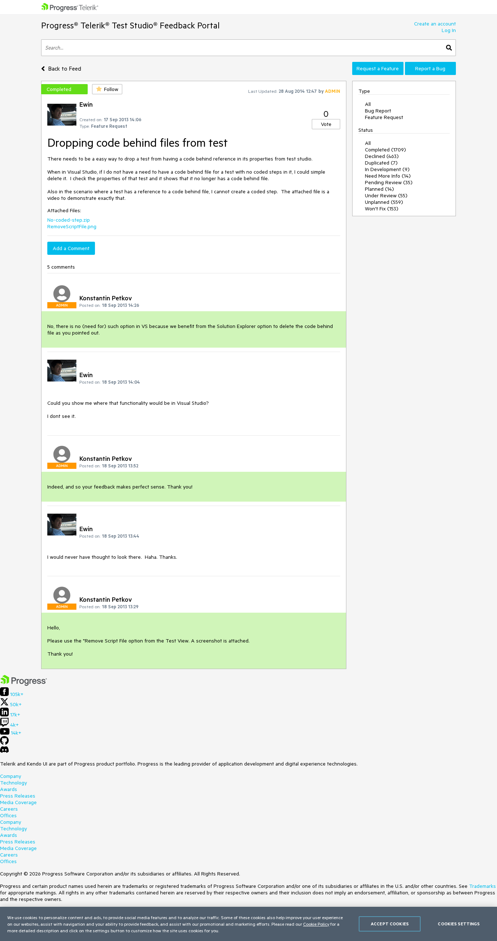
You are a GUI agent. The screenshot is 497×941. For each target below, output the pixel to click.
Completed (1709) (385, 149)
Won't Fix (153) (381, 208)
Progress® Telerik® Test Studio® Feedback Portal (130, 25)
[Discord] (4, 751)
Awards (8, 789)
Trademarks (482, 886)
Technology (13, 782)
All (368, 104)
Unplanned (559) (384, 202)
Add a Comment (71, 248)
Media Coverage (18, 802)
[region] (248, 924)
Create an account (435, 23)
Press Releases (17, 795)
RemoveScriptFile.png (71, 226)
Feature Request (384, 117)
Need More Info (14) (388, 176)
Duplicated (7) (381, 162)
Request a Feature (378, 68)
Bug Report (378, 110)
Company (10, 776)
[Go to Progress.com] (23, 684)
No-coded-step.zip (68, 220)
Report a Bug (430, 68)
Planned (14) (379, 189)
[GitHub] (4, 743)
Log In (449, 30)
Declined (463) (382, 156)
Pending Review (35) (389, 182)
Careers (9, 809)
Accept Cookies (390, 923)
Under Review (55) (386, 195)
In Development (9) (387, 169)
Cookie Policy (316, 924)
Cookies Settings (459, 923)
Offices (8, 815)
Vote (326, 124)
